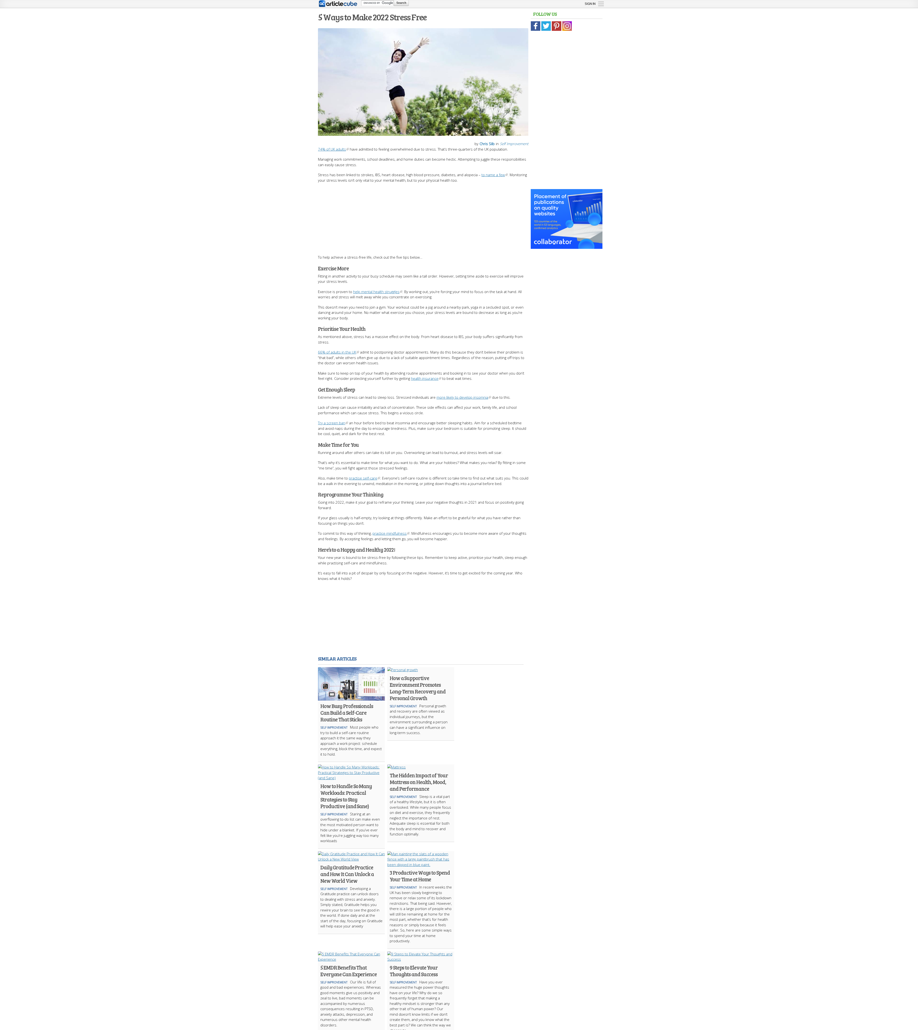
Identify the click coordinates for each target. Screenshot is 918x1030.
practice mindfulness (389, 533)
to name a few (493, 174)
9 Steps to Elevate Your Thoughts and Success (414, 971)
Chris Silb (487, 143)
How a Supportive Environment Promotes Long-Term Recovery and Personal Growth (418, 688)
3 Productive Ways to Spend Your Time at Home (420, 876)
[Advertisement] (423, 216)
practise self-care (363, 478)
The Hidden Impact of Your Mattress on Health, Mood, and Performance (419, 782)
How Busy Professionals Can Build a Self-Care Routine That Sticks (346, 712)
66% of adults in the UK (337, 352)
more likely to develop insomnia (462, 397)
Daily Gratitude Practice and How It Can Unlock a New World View (347, 874)
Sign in (590, 3)
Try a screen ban (331, 422)
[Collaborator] (566, 246)
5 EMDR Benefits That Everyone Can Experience (348, 971)
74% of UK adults (332, 149)
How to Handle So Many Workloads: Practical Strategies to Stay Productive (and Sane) (346, 796)
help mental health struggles (376, 291)
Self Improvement (514, 143)
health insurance (424, 378)
